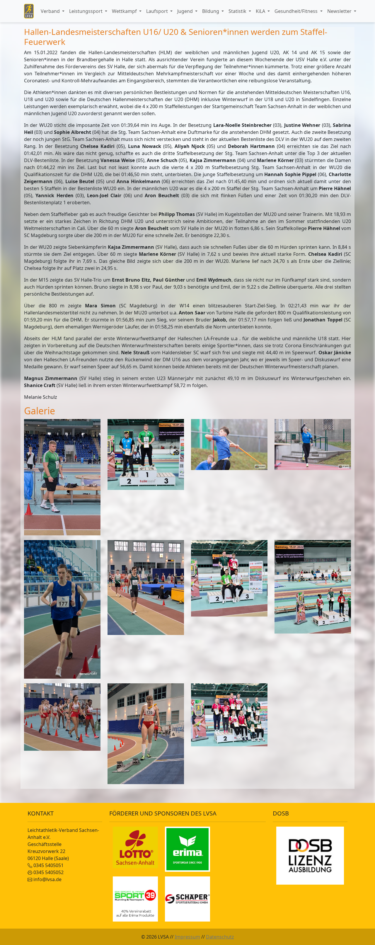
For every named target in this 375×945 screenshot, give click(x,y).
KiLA (261, 11)
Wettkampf (125, 11)
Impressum (187, 937)
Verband (51, 11)
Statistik (238, 11)
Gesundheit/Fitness (297, 11)
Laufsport (157, 11)
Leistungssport (86, 11)
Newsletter (340, 11)
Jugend (185, 11)
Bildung (211, 11)
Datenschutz (220, 937)
